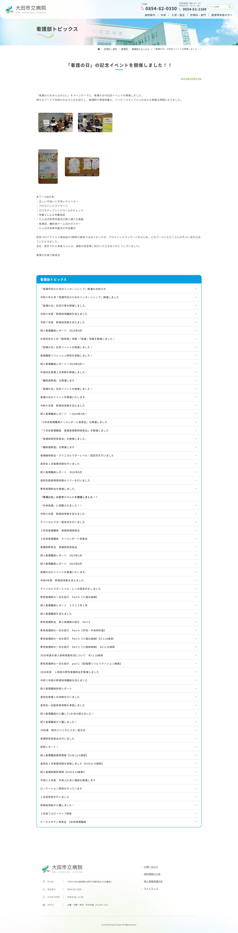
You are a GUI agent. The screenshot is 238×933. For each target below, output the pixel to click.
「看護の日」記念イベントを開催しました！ (66, 347)
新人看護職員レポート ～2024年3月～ (63, 413)
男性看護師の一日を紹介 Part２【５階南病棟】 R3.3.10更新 (77, 647)
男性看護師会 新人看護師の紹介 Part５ (65, 622)
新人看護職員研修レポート (56, 688)
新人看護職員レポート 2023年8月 (61, 472)
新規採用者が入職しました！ (57, 805)
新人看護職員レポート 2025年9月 (61, 330)
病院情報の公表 (152, 874)
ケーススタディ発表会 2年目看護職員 (63, 822)
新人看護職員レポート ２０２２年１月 (64, 605)
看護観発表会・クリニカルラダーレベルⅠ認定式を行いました (77, 455)
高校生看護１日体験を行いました (60, 697)
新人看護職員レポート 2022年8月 (61, 563)
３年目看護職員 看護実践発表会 (60, 530)
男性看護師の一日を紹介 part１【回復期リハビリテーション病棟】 (81, 663)
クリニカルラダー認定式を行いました (62, 522)
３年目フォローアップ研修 (56, 813)
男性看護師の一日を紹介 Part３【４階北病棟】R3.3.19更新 (76, 638)
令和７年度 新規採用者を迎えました (62, 322)
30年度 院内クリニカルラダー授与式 (62, 730)
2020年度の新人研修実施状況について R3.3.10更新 (71, 655)
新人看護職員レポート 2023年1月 (61, 555)
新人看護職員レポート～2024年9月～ (62, 364)
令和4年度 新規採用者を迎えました (62, 580)
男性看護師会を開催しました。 (58, 488)
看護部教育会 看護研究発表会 (58, 547)
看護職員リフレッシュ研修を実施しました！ (66, 355)
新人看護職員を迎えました (56, 613)
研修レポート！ (49, 747)
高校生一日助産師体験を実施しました (62, 705)
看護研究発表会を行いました (57, 738)
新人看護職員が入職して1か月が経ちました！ (67, 713)
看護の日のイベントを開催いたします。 (63, 397)
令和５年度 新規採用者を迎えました (62, 513)
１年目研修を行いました (54, 797)
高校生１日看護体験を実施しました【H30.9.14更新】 (72, 763)
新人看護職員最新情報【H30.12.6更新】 (64, 755)
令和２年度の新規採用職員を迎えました (64, 680)
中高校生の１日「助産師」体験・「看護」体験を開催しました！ (77, 339)
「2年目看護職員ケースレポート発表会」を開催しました (73, 422)
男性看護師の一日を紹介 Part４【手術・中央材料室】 (73, 630)
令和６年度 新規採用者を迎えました (62, 405)
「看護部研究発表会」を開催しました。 (64, 438)
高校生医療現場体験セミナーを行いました (65, 480)
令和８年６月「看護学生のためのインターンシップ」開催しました (79, 297)
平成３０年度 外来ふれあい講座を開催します (68, 780)
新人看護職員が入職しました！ (58, 722)
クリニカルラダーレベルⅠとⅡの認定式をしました (70, 588)
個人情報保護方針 (153, 881)
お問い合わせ (151, 866)
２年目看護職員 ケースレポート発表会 (63, 538)
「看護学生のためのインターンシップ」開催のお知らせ (73, 289)
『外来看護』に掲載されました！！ (61, 505)
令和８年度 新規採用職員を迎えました (64, 314)
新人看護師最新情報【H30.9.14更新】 (63, 772)
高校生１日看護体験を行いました (60, 463)
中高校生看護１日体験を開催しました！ (64, 372)
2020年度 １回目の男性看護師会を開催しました (69, 672)
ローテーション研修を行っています (61, 788)
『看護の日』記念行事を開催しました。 (64, 305)
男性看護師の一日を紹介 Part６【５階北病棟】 (69, 597)
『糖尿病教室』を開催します (57, 380)
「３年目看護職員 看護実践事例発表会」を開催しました (74, 430)
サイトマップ (151, 888)
